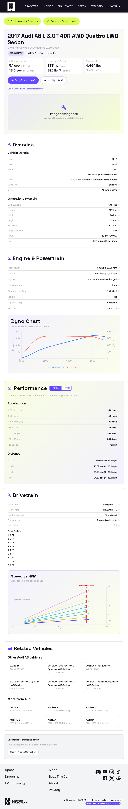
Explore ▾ (97, 6)
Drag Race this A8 (25, 80)
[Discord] (98, 773)
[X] (111, 780)
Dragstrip (32, 6)
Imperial (55, 388)
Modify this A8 (56, 80)
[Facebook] (105, 780)
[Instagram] (111, 773)
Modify (48, 6)
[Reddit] (118, 780)
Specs (82, 6)
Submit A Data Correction (23, 752)
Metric (66, 388)
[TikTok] (118, 773)
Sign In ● (115, 6)
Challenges (65, 6)
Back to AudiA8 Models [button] (24, 21)
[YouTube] (105, 773)
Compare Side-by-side (63, 21)
